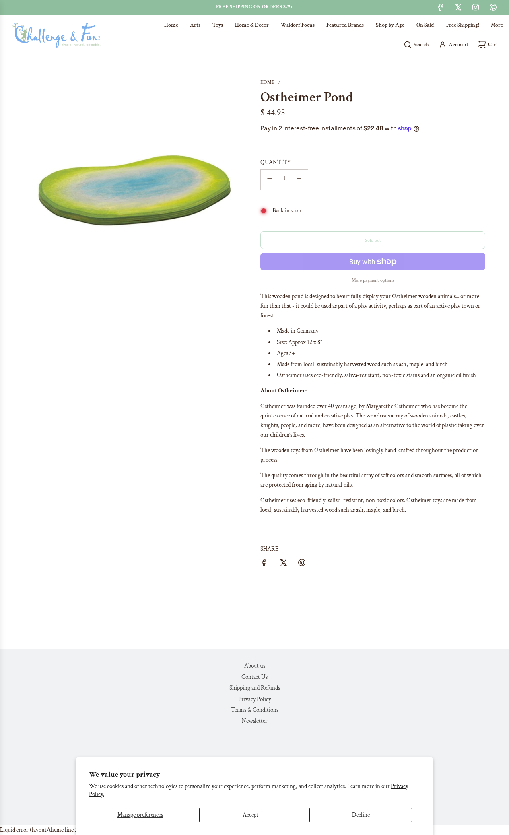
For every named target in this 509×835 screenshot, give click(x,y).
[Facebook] (440, 7)
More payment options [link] (373, 280)
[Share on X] (283, 564)
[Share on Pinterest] (302, 564)
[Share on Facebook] (264, 564)
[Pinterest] (493, 7)
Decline (361, 815)
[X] (458, 7)
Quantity (275, 162)
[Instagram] (475, 7)
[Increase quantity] (299, 180)
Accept (250, 815)
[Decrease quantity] (269, 180)
